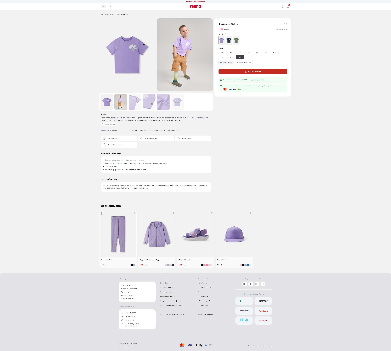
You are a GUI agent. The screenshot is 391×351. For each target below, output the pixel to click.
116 (240, 53)
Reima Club (164, 283)
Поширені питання (205, 310)
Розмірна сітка (227, 62)
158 (231, 57)
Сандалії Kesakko (185, 260)
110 (231, 53)
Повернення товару (129, 289)
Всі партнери (263, 320)
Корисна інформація (205, 314)
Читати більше (110, 124)
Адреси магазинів (128, 298)
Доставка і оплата (128, 285)
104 (222, 53)
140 (274, 53)
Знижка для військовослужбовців (172, 314)
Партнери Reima (204, 305)
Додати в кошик (254, 72)
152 (223, 57)
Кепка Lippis (221, 260)
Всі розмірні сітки (245, 62)
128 (257, 53)
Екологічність (203, 296)
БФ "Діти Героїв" (204, 301)
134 (266, 53)
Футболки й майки (107, 14)
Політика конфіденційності (128, 343)
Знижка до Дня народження (170, 305)
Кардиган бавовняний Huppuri (150, 260)
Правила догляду (128, 292)
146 (283, 53)
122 (249, 53)
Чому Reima (202, 283)
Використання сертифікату (170, 301)
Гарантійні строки (167, 310)
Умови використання (126, 347)
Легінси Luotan (106, 260)
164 (240, 57)
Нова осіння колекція (195, 1)
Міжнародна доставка (168, 292)
